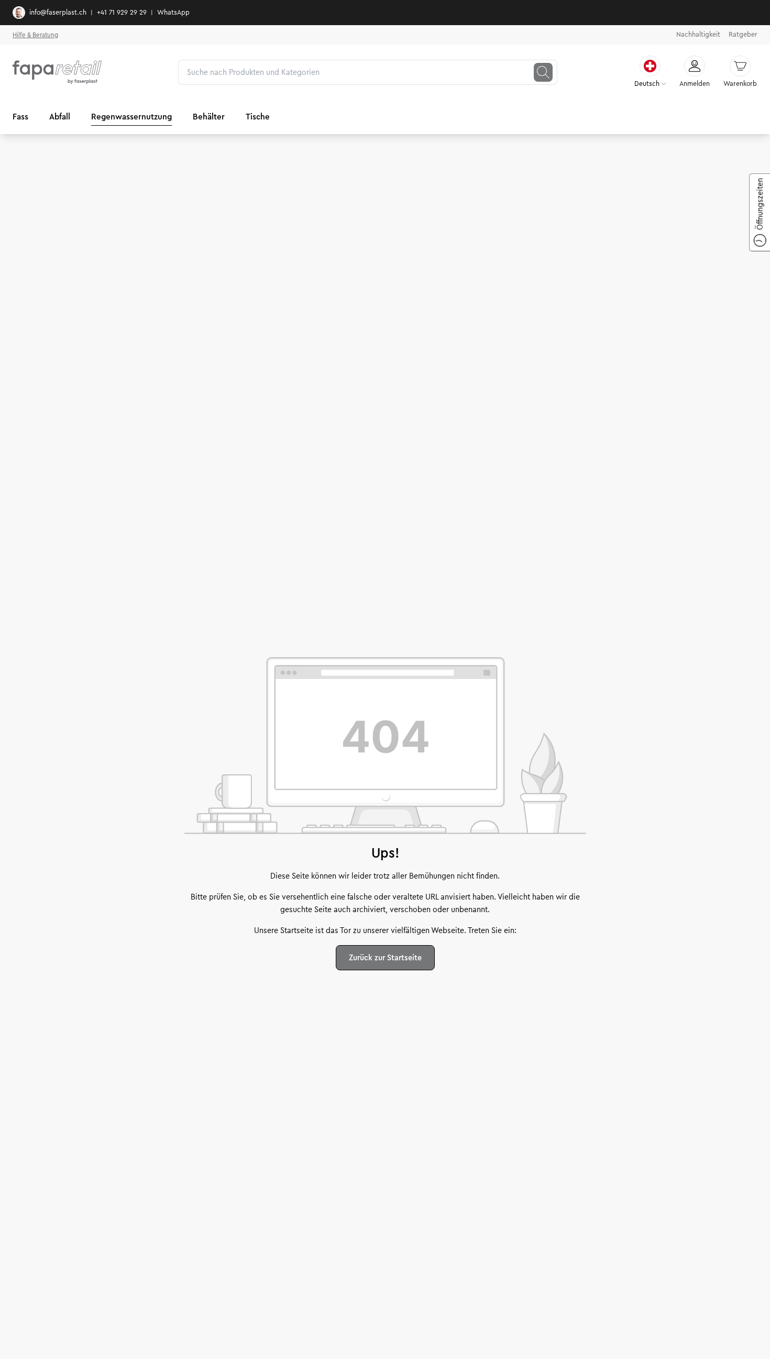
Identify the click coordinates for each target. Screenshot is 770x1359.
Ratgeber (743, 34)
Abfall (59, 116)
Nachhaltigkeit (698, 34)
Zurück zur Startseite (385, 958)
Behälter (209, 116)
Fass (20, 116)
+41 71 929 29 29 (122, 12)
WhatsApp (173, 12)
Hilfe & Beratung (35, 34)
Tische (258, 116)
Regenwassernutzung (131, 116)
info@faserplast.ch (57, 12)
